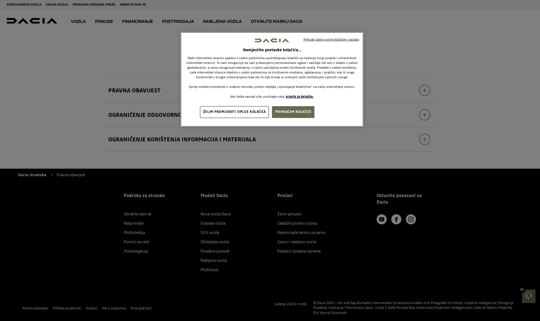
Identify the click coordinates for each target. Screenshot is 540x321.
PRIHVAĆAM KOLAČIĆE (293, 112)
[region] (272, 79)
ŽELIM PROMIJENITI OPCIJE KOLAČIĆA (234, 112)
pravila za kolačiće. (300, 96)
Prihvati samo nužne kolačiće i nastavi (331, 39)
